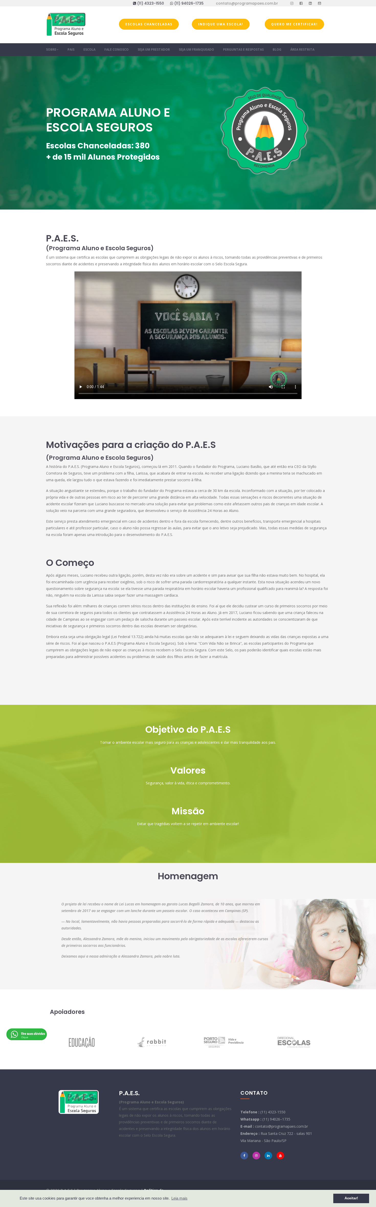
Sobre (51, 49)
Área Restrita (302, 49)
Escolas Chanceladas (148, 24)
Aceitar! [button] (351, 1198)
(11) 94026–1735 (189, 3)
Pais (71, 49)
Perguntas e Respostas (243, 49)
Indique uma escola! (220, 24)
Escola (89, 49)
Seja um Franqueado (196, 49)
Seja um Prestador (154, 49)
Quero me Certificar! (294, 24)
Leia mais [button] (179, 1198)
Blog (277, 49)
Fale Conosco (116, 49)
